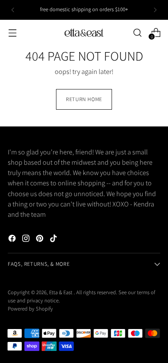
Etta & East (61, 292)
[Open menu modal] (12, 32)
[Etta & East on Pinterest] (40, 240)
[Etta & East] (84, 33)
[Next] (155, 10)
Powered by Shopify (30, 308)
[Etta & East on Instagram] (27, 240)
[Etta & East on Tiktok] (54, 240)
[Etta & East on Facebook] (13, 240)
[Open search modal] (137, 32)
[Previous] (12, 10)
